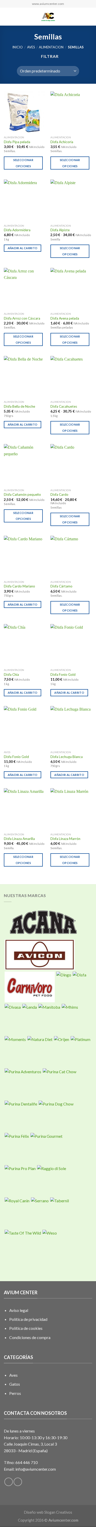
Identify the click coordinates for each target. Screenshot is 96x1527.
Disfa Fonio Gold (63, 674)
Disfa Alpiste (60, 230)
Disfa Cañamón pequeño (22, 494)
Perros (15, 1393)
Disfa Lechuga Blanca (66, 757)
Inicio (17, 47)
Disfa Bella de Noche (19, 406)
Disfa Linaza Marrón (65, 839)
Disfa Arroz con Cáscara (22, 318)
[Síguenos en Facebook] (8, 1482)
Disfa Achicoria (61, 142)
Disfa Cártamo (61, 586)
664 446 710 (26, 1462)
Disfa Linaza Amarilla (19, 839)
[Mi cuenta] (80, 16)
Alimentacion (51, 47)
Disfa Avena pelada (64, 318)
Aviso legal (18, 1310)
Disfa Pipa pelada (17, 142)
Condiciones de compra (29, 1337)
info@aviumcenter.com (35, 1469)
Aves (31, 47)
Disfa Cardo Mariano (19, 586)
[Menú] (7, 16)
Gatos (14, 1384)
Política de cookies (25, 1328)
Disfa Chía (11, 674)
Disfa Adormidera (17, 230)
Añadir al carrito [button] (23, 248)
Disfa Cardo (59, 494)
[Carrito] (89, 16)
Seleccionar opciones (23, 163)
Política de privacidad (28, 1319)
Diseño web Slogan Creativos (48, 1512)
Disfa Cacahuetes (63, 406)
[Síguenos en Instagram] (18, 1482)
